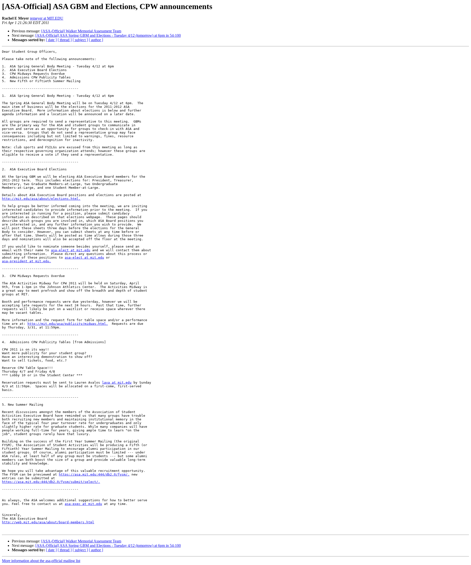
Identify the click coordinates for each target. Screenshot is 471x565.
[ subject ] (80, 40)
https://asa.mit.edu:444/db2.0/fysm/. (94, 474)
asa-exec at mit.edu (83, 504)
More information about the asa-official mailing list (41, 561)
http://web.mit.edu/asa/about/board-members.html (48, 522)
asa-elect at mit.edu (70, 250)
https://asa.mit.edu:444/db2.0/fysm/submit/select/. (51, 482)
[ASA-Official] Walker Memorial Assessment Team (81, 31)
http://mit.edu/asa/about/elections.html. (41, 199)
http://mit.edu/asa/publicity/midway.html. (67, 324)
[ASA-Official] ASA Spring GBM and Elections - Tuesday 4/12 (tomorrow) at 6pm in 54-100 (108, 35)
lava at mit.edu (116, 382)
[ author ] (96, 40)
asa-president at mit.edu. (26, 261)
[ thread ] (65, 40)
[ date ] (51, 40)
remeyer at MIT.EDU (46, 18)
